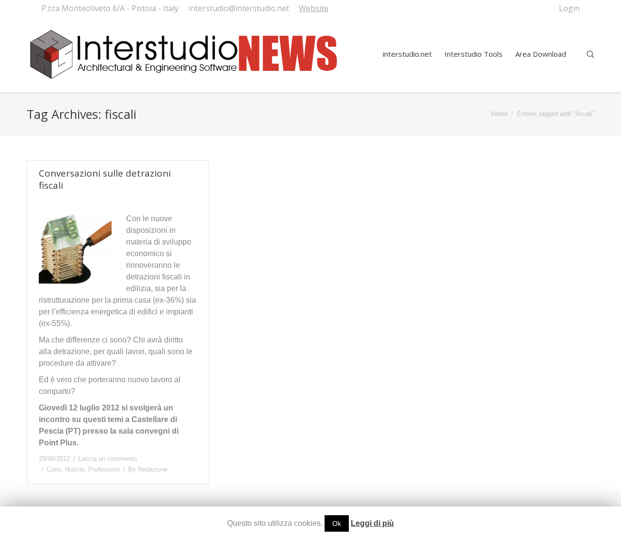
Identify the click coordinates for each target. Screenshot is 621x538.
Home (499, 113)
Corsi (54, 469)
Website (313, 8)
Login (569, 8)
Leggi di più (372, 523)
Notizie (74, 469)
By (147, 469)
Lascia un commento (107, 458)
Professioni (104, 469)
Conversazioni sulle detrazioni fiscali (105, 179)
